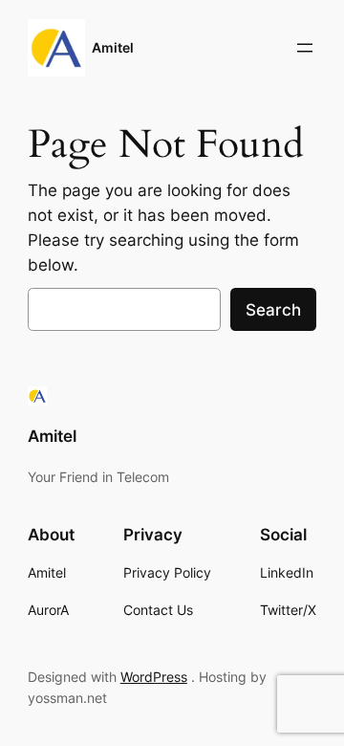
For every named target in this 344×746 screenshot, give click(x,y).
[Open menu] (304, 47)
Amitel (113, 47)
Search (273, 309)
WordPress (153, 677)
